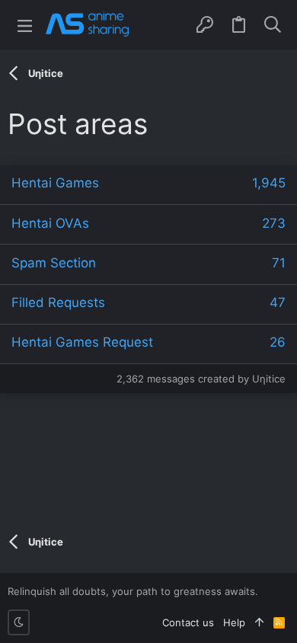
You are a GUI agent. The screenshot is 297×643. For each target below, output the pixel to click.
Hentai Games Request (82, 342)
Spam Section (53, 262)
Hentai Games (55, 182)
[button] (25, 24)
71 (279, 262)
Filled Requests (58, 302)
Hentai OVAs (50, 223)
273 (274, 223)
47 (278, 302)
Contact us (188, 622)
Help (234, 622)
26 (278, 342)
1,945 (269, 182)
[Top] (259, 622)
